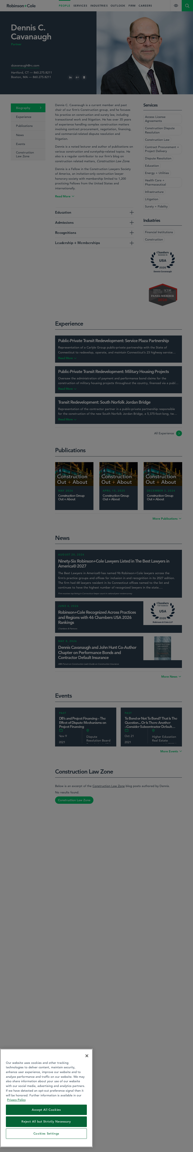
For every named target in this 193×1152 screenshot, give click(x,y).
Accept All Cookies (46, 1110)
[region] (46, 1098)
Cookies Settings (46, 1133)
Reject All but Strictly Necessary (46, 1121)
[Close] (87, 1056)
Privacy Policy (16, 1100)
